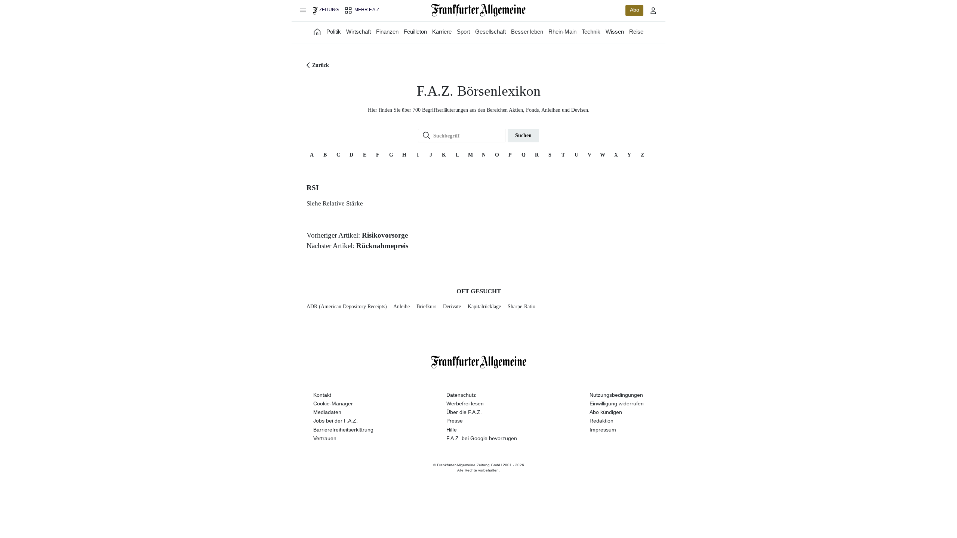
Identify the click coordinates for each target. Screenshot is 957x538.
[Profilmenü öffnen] (653, 10)
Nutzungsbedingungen (616, 395)
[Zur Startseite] (478, 10)
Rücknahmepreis (382, 246)
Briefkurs (426, 306)
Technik (591, 31)
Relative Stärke (343, 203)
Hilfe (451, 430)
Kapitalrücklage (484, 306)
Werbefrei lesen (465, 403)
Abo (634, 10)
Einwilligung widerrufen (617, 403)
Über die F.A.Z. (464, 412)
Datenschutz (461, 395)
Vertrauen (324, 438)
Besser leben (527, 31)
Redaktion (601, 421)
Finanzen (387, 31)
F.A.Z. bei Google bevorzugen (481, 438)
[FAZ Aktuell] (317, 31)
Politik (333, 31)
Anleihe (401, 306)
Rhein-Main (562, 31)
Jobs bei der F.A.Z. (335, 421)
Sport (463, 31)
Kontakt (322, 395)
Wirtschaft (358, 31)
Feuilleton (415, 31)
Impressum (603, 430)
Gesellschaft (490, 31)
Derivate (452, 306)
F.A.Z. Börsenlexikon (479, 91)
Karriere (442, 31)
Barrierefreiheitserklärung (343, 430)
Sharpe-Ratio (521, 306)
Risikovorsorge (385, 235)
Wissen (615, 31)
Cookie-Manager (333, 403)
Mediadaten (327, 412)
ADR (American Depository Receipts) (347, 306)
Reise (636, 31)
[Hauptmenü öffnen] (303, 9)
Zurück (320, 65)
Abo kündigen (606, 412)
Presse (454, 421)
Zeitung (329, 9)
